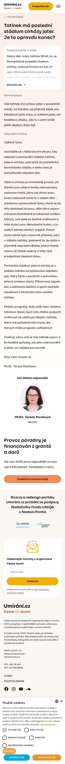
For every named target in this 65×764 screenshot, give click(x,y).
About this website (14, 681)
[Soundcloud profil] (28, 689)
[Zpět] (12, 6)
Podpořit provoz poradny (32, 479)
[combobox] (56, 701)
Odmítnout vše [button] (47, 757)
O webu (8, 675)
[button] (32, 751)
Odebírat (32, 581)
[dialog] (32, 730)
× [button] (61, 701)
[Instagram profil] (13, 689)
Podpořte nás (40, 6)
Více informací (47, 724)
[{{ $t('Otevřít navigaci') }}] (58, 6)
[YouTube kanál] (21, 689)
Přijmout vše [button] (16, 757)
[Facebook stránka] (6, 689)
